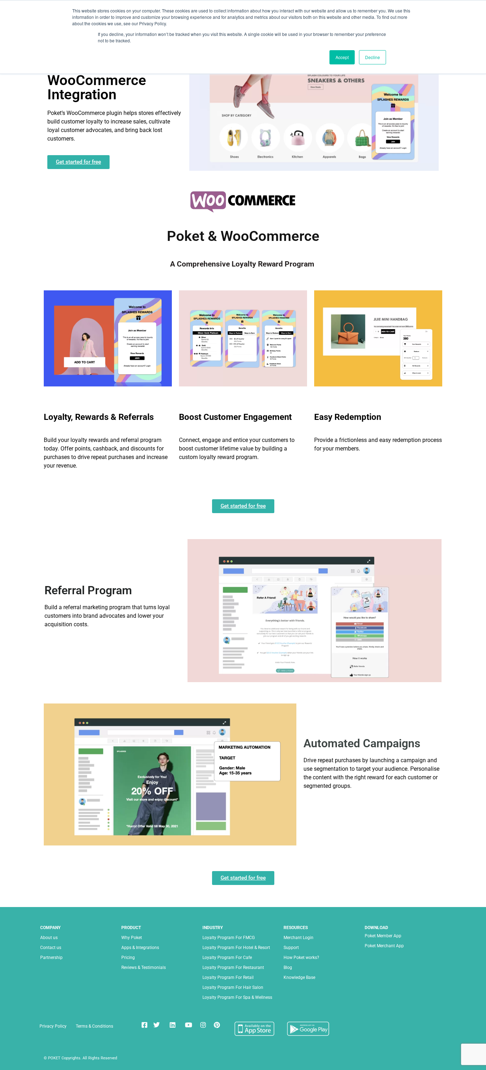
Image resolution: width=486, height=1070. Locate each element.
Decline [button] (372, 57)
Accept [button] (342, 57)
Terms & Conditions (94, 1026)
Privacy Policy (53, 1026)
